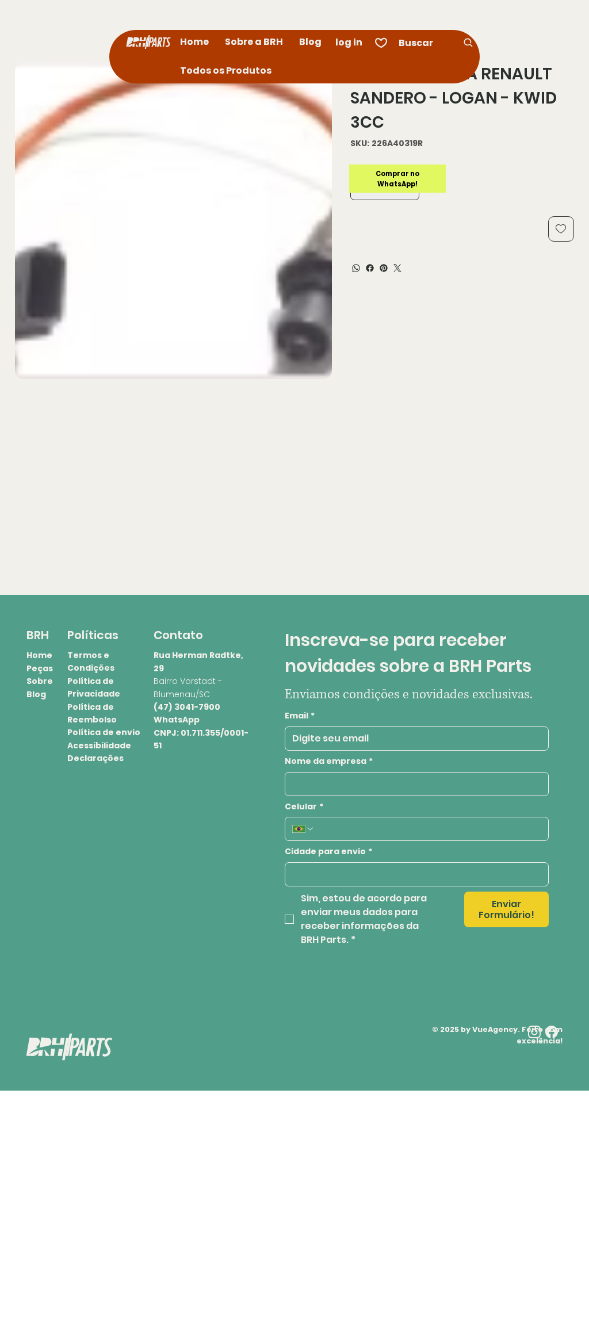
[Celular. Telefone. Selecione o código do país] (303, 828)
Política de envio (103, 732)
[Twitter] (397, 268)
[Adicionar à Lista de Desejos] (561, 229)
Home (39, 655)
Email (300, 715)
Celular (304, 806)
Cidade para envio (328, 851)
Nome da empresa (329, 761)
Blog (36, 694)
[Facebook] (370, 268)
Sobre (39, 681)
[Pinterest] (383, 268)
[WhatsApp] (356, 268)
